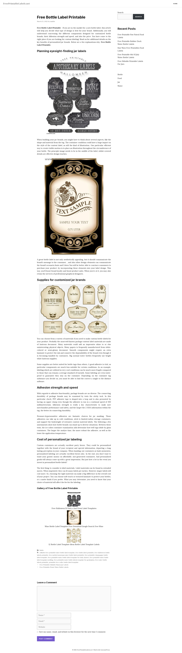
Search (120, 12)
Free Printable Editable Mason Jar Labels (54, 565)
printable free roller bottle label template (63, 562)
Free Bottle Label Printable (49, 28)
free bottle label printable (84, 553)
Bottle (42, 550)
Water (120, 86)
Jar (119, 82)
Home (175, 3)
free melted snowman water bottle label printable (66, 555)
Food (120, 78)
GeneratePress (105, 650)
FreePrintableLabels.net (16, 3)
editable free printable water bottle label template (57, 553)
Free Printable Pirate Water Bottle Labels (54, 567)
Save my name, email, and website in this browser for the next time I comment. (72, 632)
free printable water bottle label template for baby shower (68, 557)
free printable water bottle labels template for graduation (74, 560)
